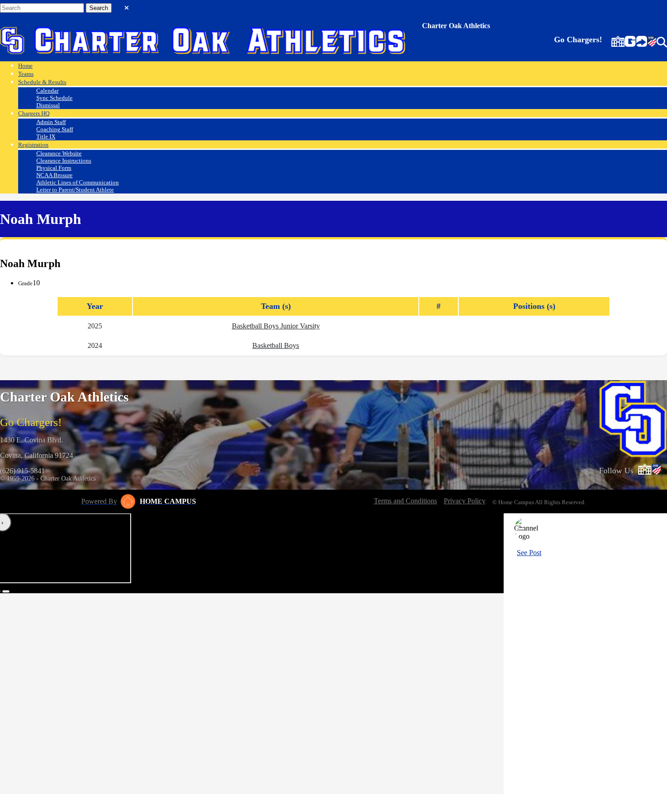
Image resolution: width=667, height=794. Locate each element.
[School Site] (618, 42)
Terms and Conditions (405, 501)
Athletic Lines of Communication (77, 182)
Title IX (45, 136)
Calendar (47, 90)
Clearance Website (59, 153)
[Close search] (127, 6)
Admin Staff (51, 122)
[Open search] (662, 42)
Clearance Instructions (63, 160)
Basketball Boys (275, 345)
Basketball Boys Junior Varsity (276, 326)
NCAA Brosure (54, 175)
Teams (26, 73)
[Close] (521, 528)
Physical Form (53, 167)
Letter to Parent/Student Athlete (75, 189)
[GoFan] (636, 42)
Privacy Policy (465, 501)
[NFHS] (652, 42)
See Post (529, 552)
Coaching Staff (54, 129)
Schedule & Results (42, 82)
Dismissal (48, 105)
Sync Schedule (54, 97)
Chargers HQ (33, 113)
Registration (33, 144)
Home (25, 65)
